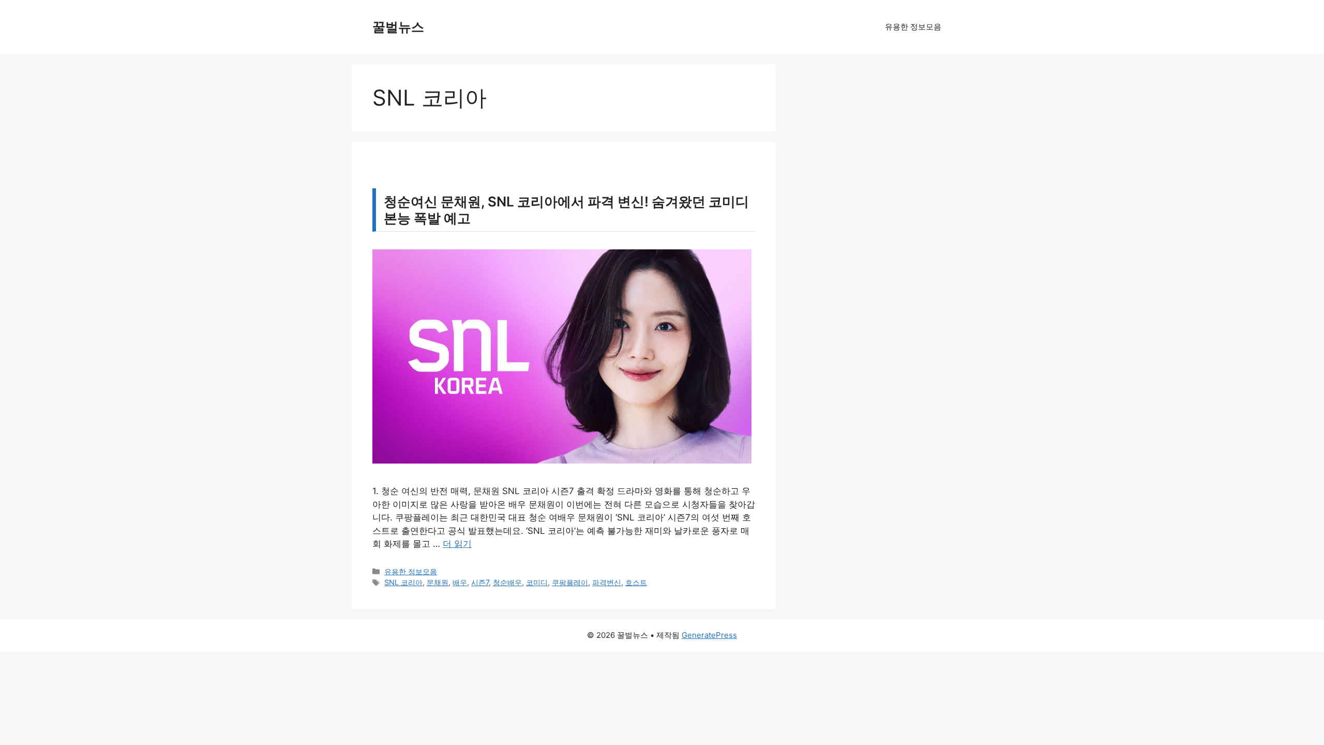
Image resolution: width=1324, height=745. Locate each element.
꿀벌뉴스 (398, 27)
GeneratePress (709, 635)
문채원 (437, 582)
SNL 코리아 (403, 582)
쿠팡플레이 (570, 582)
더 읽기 (457, 544)
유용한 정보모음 (913, 27)
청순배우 (507, 582)
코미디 (537, 582)
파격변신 (606, 582)
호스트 (636, 582)
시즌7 (480, 582)
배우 (460, 582)
